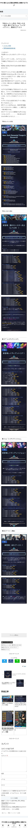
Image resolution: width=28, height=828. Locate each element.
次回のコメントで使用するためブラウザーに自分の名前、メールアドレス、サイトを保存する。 (14, 793)
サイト (3, 785)
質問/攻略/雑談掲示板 (9, 48)
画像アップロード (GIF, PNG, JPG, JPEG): (13, 800)
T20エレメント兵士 (7, 645)
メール (3, 779)
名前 (2, 773)
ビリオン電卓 (7, 45)
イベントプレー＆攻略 (7, 642)
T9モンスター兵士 (17, 645)
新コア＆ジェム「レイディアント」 (10, 647)
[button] (26, 16)
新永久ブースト (6, 649)
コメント (4, 755)
